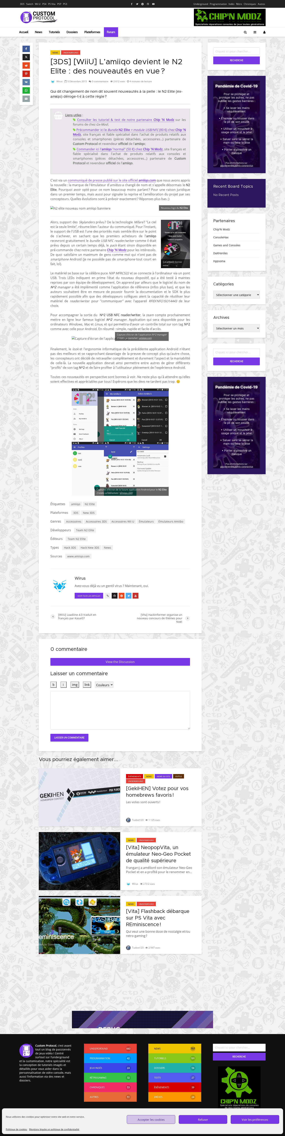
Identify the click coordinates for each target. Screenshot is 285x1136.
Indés (231, 4)
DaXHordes (220, 253)
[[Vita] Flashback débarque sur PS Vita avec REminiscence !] (79, 925)
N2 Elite (90, 504)
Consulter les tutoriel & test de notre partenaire (125, 120)
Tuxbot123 (137, 820)
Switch (29, 4)
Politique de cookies (16, 1129)
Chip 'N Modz (116, 250)
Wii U (38, 4)
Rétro (239, 4)
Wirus (59, 81)
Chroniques (250, 4)
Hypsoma (219, 261)
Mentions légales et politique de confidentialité (54, 1129)
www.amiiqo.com (78, 556)
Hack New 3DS (90, 547)
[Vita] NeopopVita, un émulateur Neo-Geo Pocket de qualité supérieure (158, 854)
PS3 (65, 4)
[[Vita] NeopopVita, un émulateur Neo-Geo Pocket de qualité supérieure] (79, 861)
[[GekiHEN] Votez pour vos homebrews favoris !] (79, 797)
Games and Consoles (226, 245)
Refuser (203, 1119)
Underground (200, 4)
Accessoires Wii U (122, 521)
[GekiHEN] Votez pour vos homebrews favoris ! (157, 792)
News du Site (163, 776)
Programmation (218, 4)
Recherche (236, 60)
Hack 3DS (70, 547)
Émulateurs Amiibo (170, 521)
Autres (261, 4)
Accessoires (73, 521)
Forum (111, 32)
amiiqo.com (145, 338)
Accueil (23, 32)
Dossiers (72, 32)
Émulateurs (146, 521)
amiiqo (75, 504)
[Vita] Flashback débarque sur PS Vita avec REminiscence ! (157, 918)
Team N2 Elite (85, 530)
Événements (134, 776)
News (38, 32)
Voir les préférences (255, 1119)
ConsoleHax (220, 237)
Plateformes (92, 32)
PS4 (44, 4)
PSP (59, 4)
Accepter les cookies (151, 1119)
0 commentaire (100, 81)
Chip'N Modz (221, 229)
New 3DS (89, 513)
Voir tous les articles (89, 596)
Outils (178, 776)
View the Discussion (120, 662)
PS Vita (51, 4)
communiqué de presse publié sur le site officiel (112, 180)
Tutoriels (54, 32)
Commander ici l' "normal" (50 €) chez (120, 149)
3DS (22, 4)
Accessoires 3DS (96, 521)
